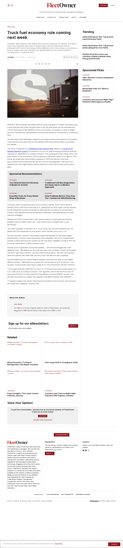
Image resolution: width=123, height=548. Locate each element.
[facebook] (36, 64)
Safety (74, 17)
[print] (77, 64)
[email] (49, 64)
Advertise (16, 501)
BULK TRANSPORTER (67, 494)
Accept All (114, 544)
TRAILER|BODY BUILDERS (83, 494)
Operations (40, 17)
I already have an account (42, 420)
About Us (9, 501)
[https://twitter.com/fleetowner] (88, 450)
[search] (12, 5)
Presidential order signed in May (40, 149)
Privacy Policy (36, 501)
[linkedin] (39, 64)
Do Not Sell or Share (25, 501)
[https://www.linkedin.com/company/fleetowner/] (86, 450)
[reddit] (46, 64)
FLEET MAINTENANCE (53, 494)
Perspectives (64, 17)
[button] (8, 5)
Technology (51, 17)
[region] (61, 544)
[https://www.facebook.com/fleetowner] (83, 450)
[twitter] (43, 64)
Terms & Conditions (46, 501)
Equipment (83, 17)
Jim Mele (10, 57)
